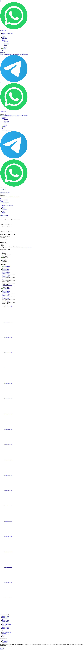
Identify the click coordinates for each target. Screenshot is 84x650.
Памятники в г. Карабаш (5, 626)
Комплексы (5, 47)
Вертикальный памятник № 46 (6, 279)
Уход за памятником (5, 641)
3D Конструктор (4, 37)
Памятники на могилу (5, 616)
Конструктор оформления (6, 623)
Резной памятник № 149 (5, 273)
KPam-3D (1, 649)
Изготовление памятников (6, 615)
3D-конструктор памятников (6, 624)
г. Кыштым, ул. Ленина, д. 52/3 (5, 192)
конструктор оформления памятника (26, 247)
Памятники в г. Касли (5, 628)
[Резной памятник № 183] (6, 275)
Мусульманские (6, 43)
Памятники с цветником (5, 619)
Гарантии (3, 635)
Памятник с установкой (5, 620)
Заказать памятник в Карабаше (6, 632)
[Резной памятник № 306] (6, 297)
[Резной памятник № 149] (6, 272)
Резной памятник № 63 (5, 292)
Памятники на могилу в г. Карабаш (7, 33)
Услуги (3, 34)
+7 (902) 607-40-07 (3, 190)
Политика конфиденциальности (5, 646)
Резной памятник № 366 (5, 301)
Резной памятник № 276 (5, 289)
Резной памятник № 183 (5, 276)
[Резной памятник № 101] (6, 266)
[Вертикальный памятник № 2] (7, 285)
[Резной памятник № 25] (6, 294)
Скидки (3, 636)
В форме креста (6, 44)
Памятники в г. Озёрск (5, 627)
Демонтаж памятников (5, 639)
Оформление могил (5, 640)
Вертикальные (6, 41)
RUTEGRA (2, 648)
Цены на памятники (5, 618)
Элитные (5, 46)
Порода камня (4, 625)
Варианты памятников (5, 621)
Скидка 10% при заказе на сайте (7, 130)
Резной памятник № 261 (5, 270)
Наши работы (4, 35)
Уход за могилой (4, 642)
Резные (5, 42)
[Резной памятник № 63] (6, 291)
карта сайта (2, 647)
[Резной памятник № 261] (6, 269)
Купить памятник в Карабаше (6, 631)
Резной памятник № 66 (5, 282)
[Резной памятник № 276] (6, 288)
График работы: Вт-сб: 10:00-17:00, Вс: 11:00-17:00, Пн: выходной (10, 196)
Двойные (5, 45)
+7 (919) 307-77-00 (3, 30)
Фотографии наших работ (6, 634)
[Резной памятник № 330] (4, 215)
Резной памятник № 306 (5, 298)
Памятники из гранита (5, 617)
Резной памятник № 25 (5, 295)
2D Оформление (4, 38)
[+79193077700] (42, 0)
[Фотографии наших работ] (8, 306)
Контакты (3, 36)
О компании (4, 633)
